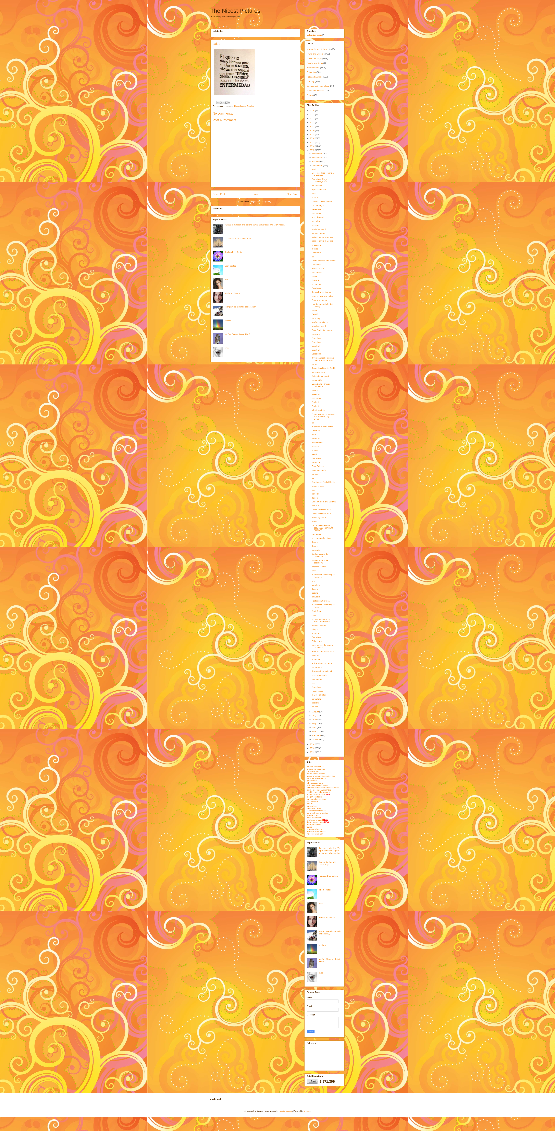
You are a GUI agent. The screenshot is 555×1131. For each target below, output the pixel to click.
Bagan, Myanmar (320, 300)
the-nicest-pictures (315, 822)
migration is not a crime (322, 426)
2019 (312, 134)
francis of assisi (319, 326)
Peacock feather (319, 625)
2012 (312, 752)
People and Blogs (315, 63)
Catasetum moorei (320, 376)
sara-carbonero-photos (317, 813)
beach (314, 276)
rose (314, 615)
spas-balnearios (314, 817)
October (316, 161)
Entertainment (313, 67)
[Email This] (217, 102)
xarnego (315, 364)
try (313, 478)
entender (316, 659)
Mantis (315, 450)
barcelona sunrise (320, 675)
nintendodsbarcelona (316, 799)
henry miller (317, 380)
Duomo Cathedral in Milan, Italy (238, 238)
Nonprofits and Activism (244, 106)
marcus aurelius (319, 695)
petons (315, 593)
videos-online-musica (316, 831)
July (314, 715)
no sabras (316, 284)
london (315, 707)
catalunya (316, 334)
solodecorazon (313, 815)
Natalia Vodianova (232, 293)
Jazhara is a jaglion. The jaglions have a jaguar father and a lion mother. (255, 225)
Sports (310, 95)
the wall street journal (321, 292)
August (315, 712)
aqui (314, 434)
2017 (312, 142)
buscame (316, 225)
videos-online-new (315, 834)
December (317, 153)
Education (311, 72)
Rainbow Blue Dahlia (233, 252)
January (316, 739)
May (314, 723)
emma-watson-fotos (316, 773)
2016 (312, 146)
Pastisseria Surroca (321, 601)
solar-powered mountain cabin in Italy (240, 307)
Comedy (310, 81)
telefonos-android (315, 820)
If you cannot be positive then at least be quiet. (323, 359)
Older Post (292, 194)
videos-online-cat (314, 829)
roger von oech (319, 470)
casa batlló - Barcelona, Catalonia (322, 646)
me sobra (316, 221)
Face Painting (318, 466)
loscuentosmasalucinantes (319, 790)
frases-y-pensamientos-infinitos (321, 776)
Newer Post (219, 194)
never (314, 310)
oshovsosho (312, 801)
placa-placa (312, 806)
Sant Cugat (317, 611)
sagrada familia (319, 567)
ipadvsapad (312, 780)
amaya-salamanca (315, 767)
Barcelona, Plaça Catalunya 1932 (320, 180)
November (317, 157)
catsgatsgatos (313, 771)
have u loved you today (322, 296)
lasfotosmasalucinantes (317, 785)
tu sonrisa (316, 245)
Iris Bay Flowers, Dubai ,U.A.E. (238, 334)
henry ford (316, 462)
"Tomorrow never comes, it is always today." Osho (323, 416)
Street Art (316, 280)
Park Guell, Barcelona (322, 330)
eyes (227, 279)
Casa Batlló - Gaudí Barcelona (321, 385)
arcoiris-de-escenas (316, 769)
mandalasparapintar (316, 794)
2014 (312, 744)
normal (315, 197)
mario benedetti (319, 229)
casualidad (317, 272)
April (314, 727)
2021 (312, 126)
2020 (312, 130)
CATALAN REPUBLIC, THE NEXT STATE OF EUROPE (323, 528)
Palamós (316, 431)
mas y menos (318, 486)
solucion (315, 494)
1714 (314, 571)
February (316, 735)
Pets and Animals (314, 77)
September (317, 165)
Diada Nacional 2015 (321, 510)
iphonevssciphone (315, 783)
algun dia (316, 474)
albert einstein (230, 266)
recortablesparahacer (316, 810)
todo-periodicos (314, 824)
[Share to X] (223, 102)
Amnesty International (322, 671)
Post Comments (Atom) (261, 201)
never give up (318, 209)
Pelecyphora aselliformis (323, 651)
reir (313, 683)
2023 (312, 118)
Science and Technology (318, 86)
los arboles (317, 185)
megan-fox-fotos (314, 797)
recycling (316, 318)
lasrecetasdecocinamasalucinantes (323, 787)
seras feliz (316, 699)
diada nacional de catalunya (320, 555)
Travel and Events (315, 54)
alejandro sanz (318, 372)
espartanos (317, 667)
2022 (312, 122)
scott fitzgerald (318, 217)
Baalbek (315, 402)
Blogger (307, 1111)
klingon (315, 629)
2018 (312, 138)
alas (314, 490)
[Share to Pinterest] (228, 102)
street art (316, 346)
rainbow (228, 320)
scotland (315, 703)
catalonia (316, 550)
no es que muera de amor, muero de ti (321, 620)
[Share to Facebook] (226, 102)
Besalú (315, 314)
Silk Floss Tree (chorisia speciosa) (323, 174)
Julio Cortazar (318, 268)
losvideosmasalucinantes (318, 792)
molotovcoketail (285, 1111)
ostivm (310, 804)
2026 (312, 110)
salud (314, 454)
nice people (317, 679)
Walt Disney (317, 442)
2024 (312, 115)
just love (315, 505)
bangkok (316, 585)
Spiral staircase (319, 189)
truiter (309, 827)
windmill (315, 655)
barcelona (316, 213)
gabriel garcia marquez (322, 237)
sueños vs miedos (320, 322)
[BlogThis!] (220, 102)
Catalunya (316, 253)
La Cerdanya (318, 205)
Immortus (316, 633)
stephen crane (318, 233)
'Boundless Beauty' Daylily (324, 368)
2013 (312, 748)
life (313, 257)
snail (314, 169)
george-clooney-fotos (316, 778)
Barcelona (316, 338)
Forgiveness (317, 691)
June (314, 719)
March (315, 731)
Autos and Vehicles (315, 90)
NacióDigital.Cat (319, 517)
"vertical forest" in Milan (322, 201)
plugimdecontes (314, 808)
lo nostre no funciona (321, 538)
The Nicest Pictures (235, 11)
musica (315, 249)
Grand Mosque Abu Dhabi (323, 260)
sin (313, 423)
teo (313, 581)
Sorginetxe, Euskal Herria (323, 482)
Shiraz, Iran (317, 641)
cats (314, 193)
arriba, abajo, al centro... (323, 663)
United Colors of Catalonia (324, 502)
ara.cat (315, 521)
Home (256, 194)
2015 (312, 150)
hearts (315, 390)
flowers (315, 498)
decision (315, 446)
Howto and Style (314, 58)
